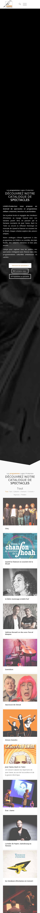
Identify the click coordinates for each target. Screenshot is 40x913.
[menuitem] (19, 4)
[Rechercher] (19, 4)
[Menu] (24, 4)
